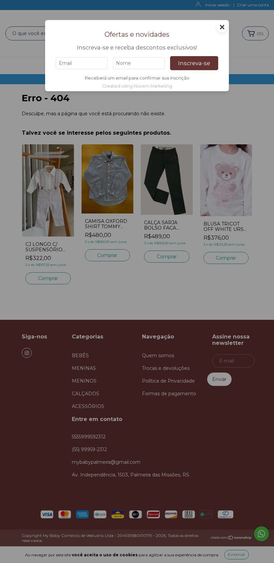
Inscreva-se (194, 63)
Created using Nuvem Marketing (137, 86)
